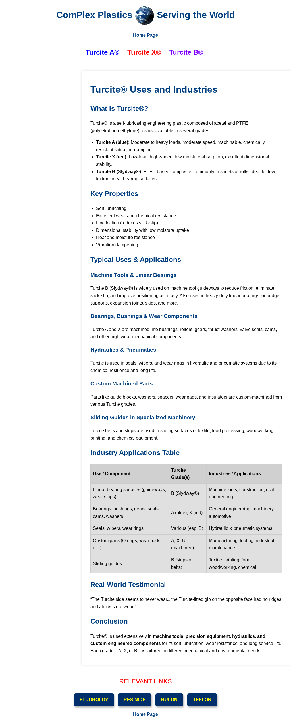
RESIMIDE (135, 699)
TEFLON (202, 699)
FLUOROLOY (94, 699)
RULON (169, 699)
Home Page (145, 35)
